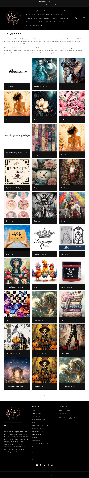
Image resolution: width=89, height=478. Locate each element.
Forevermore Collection (14, 386)
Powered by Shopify (47, 475)
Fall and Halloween (13, 353)
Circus (63, 221)
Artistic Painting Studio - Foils (16, 153)
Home (33, 410)
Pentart (34, 422)
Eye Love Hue (65, 287)
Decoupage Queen (39, 254)
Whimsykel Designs (37, 428)
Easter (35, 287)
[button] (36, 11)
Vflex (42, 475)
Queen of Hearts (36, 416)
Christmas (36, 188)
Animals (63, 120)
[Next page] (49, 396)
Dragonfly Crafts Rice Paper (15, 287)
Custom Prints (36, 440)
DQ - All (63, 254)
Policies (34, 456)
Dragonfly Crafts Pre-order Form (41, 444)
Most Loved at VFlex (68, 386)
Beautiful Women (67, 155)
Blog (33, 459)
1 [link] (39, 396)
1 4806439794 (63, 414)
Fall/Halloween (38, 353)
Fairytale (64, 320)
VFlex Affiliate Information (39, 447)
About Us (34, 453)
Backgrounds (38, 155)
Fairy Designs (38, 320)
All (62, 87)
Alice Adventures (39, 87)
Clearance (9, 254)
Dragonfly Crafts (36, 413)
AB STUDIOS (10, 87)
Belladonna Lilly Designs (14, 188)
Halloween (37, 386)
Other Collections (37, 434)
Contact (34, 450)
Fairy (7, 320)
